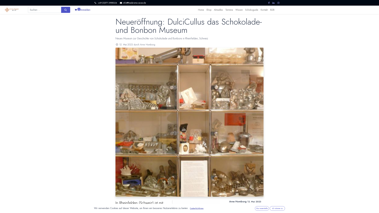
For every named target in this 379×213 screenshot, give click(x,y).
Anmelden (85, 10)
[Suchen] (65, 10)
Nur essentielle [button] (262, 208)
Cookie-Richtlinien (197, 208)
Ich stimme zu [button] (277, 208)
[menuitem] (201, 10)
